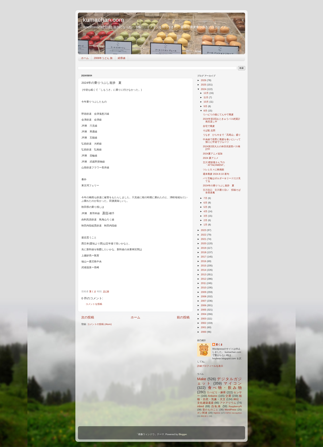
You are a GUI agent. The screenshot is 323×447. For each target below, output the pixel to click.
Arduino (212, 395)
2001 (204, 327)
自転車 (216, 406)
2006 (204, 305)
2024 (204, 89)
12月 (206, 93)
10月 (206, 102)
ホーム (85, 58)
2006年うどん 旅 (103, 58)
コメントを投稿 (94, 304)
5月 (206, 207)
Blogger (183, 434)
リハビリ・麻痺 (216, 392)
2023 (204, 230)
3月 (206, 216)
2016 (204, 261)
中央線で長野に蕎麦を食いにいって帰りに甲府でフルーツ (222, 140)
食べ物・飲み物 (225, 388)
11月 (206, 97)
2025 (204, 84)
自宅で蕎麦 (209, 126)
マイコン (233, 383)
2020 (204, 243)
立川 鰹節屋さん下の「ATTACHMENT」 (214, 163)
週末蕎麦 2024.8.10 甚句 (216, 174)
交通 (228, 395)
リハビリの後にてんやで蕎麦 (218, 114)
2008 (204, 296)
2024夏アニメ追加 (212, 153)
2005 (204, 310)
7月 (206, 198)
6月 (206, 202)
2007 (204, 301)
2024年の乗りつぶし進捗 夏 (218, 185)
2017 (204, 256)
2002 (204, 323)
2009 (204, 292)
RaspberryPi (235, 406)
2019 (204, 248)
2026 (204, 80)
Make (201, 379)
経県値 (121, 58)
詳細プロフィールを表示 (210, 366)
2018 (204, 252)
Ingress (216, 413)
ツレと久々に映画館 (213, 169)
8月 (206, 110)
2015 (204, 265)
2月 (206, 220)
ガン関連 (202, 413)
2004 (204, 314)
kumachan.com (103, 19)
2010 (204, 287)
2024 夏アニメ (210, 158)
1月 (206, 224)
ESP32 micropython (233, 413)
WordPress (230, 409)
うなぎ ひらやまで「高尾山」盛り (222, 135)
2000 (204, 332)
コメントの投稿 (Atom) (99, 324)
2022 (204, 234)
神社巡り (204, 416)
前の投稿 (183, 317)
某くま (219, 344)
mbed (200, 406)
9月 (206, 106)
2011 (204, 283)
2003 (204, 318)
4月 (206, 211)
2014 (204, 270)
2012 (204, 279)
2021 (204, 239)
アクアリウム (228, 402)
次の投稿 (87, 317)
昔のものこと (210, 409)
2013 (204, 274)
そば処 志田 (209, 130)
